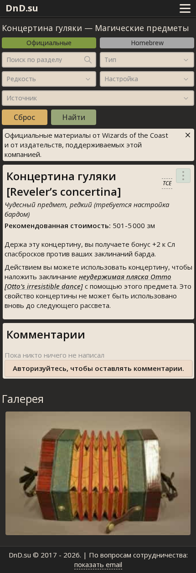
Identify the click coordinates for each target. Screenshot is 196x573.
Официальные (49, 42)
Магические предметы (142, 27)
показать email (98, 564)
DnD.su (21, 8)
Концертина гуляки (42, 27)
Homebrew (147, 42)
